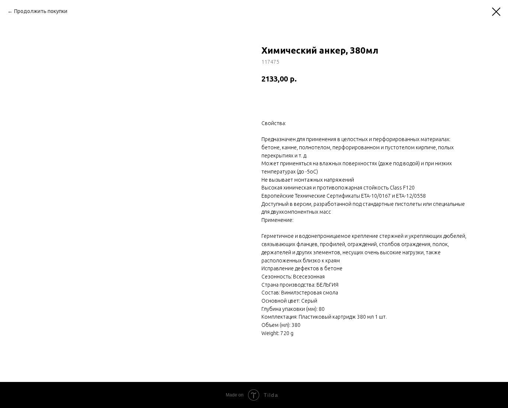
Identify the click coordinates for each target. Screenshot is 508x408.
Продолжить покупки (40, 11)
